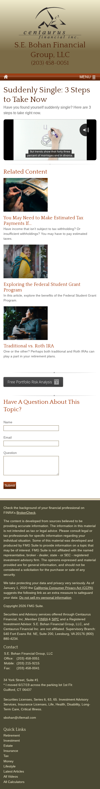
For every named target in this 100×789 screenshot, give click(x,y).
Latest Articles (13, 771)
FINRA (43, 619)
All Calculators (13, 782)
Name (7, 422)
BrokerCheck (26, 512)
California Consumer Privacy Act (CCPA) (63, 588)
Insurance (10, 751)
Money (8, 761)
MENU (85, 77)
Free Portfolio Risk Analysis (29, 382)
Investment (11, 740)
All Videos (10, 776)
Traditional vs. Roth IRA (28, 346)
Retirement (11, 735)
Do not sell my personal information (45, 597)
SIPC (55, 619)
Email (7, 437)
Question (10, 453)
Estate (8, 745)
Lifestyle (9, 766)
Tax (6, 756)
